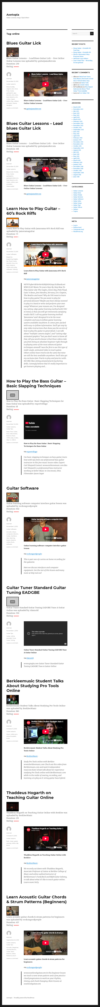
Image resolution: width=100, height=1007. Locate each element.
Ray (12, 101)
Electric (15, 534)
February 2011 (77, 162)
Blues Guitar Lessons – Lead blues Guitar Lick (34, 126)
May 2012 (76, 134)
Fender (16, 172)
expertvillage (32, 452)
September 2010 (78, 173)
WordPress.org (78, 231)
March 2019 (77, 107)
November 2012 (78, 125)
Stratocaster (10, 186)
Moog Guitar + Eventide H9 (82, 52)
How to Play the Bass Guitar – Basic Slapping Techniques (36, 383)
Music (13, 435)
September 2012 (78, 129)
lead (7, 97)
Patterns (9, 955)
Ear (7, 261)
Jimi (13, 95)
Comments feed (78, 229)
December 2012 (78, 123)
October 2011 (77, 146)
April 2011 (76, 158)
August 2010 (77, 175)
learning (12, 538)
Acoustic (9, 532)
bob (11, 172)
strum (14, 955)
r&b (17, 843)
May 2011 (76, 156)
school (8, 736)
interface (14, 536)
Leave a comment (12, 108)
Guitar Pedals (77, 195)
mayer (13, 99)
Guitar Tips (9, 429)
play (15, 267)
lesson (8, 540)
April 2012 (76, 136)
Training (15, 269)
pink (12, 267)
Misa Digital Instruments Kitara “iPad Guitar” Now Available (83, 89)
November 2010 (78, 168)
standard (9, 638)
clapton (8, 89)
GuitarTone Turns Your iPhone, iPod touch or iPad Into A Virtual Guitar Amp (83, 79)
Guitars (75, 209)
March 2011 (76, 160)
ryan (16, 182)
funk (7, 841)
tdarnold (30, 658)
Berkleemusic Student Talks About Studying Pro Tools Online (35, 686)
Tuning (13, 640)
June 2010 (76, 177)
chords (8, 949)
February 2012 (77, 138)
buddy (12, 87)
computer (9, 534)
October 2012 (77, 127)
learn (8, 265)
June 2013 (76, 113)
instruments (13, 433)
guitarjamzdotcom (34, 109)
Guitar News (77, 193)
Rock (12, 542)
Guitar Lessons (11, 84)
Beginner (9, 257)
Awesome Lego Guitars (80, 58)
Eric (13, 89)
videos (14, 440)
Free (7, 91)
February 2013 (77, 121)
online (8, 101)
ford (16, 89)
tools (8, 738)
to (10, 440)
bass (7, 431)
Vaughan (9, 105)
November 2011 (78, 144)
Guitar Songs (77, 203)
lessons (12, 97)
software (9, 269)
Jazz (7, 538)
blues (8, 87)
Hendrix (8, 95)
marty (8, 99)
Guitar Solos (77, 201)
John (16, 95)
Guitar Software (11, 254)
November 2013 (78, 109)
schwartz (9, 103)
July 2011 (76, 152)
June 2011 (76, 154)
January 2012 (77, 140)
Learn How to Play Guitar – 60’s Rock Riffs (33, 211)
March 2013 (77, 119)
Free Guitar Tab (84, 93)
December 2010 (78, 166)
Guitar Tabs (85, 83)
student (13, 736)
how (13, 263)
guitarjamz (9, 93)
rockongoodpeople (34, 554)
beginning (9, 259)
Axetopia (12, 14)
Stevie (15, 103)
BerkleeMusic (32, 756)
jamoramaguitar (33, 279)
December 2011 (78, 142)
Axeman (9, 78)
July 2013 (76, 111)
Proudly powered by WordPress (24, 998)
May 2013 (76, 115)
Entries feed (77, 227)
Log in (75, 225)
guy (15, 93)
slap (7, 440)
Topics (75, 211)
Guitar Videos (77, 207)
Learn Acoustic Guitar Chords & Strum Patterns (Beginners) (36, 899)
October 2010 (77, 170)
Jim (16, 263)
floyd (10, 261)
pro (16, 734)
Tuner (8, 640)
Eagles (15, 259)
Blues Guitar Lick (23, 43)
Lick (16, 97)
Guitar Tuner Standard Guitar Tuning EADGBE (36, 590)
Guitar (12, 91)
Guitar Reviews (78, 197)
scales (16, 438)
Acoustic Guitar (84, 85)
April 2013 (76, 117)
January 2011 (77, 164)
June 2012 (76, 132)
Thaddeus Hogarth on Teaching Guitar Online (30, 795)
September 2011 (78, 148)
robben (16, 101)
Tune (14, 638)
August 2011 (77, 150)
